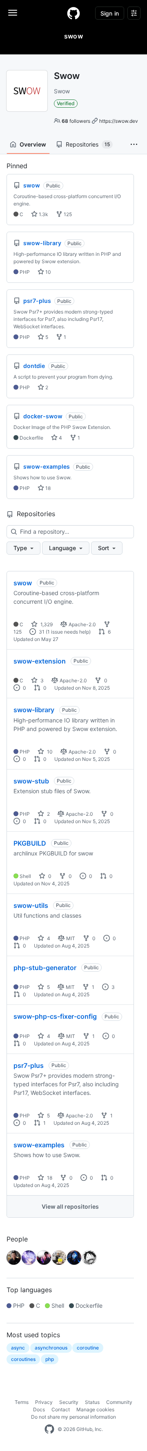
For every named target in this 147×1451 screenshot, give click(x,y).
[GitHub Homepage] (49, 1429)
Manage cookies (95, 1409)
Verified (66, 103)
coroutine (88, 1348)
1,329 (46, 624)
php (49, 1359)
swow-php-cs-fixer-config (55, 1016)
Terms (22, 1402)
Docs (39, 1409)
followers (76, 121)
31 (41, 632)
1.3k (43, 214)
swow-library (33, 710)
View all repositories (70, 1206)
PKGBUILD (29, 843)
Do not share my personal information (73, 1417)
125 (67, 214)
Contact (60, 1409)
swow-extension (39, 661)
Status (92, 1402)
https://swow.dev (118, 121)
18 (47, 488)
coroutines (23, 1359)
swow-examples (39, 1145)
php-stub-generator (44, 968)
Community (119, 1402)
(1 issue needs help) (68, 632)
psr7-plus (28, 1065)
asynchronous (51, 1348)
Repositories (88, 144)
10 (47, 272)
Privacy (44, 1402)
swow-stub (31, 781)
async (18, 1348)
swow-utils (30, 905)
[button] (133, 144)
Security (68, 1402)
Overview (33, 144)
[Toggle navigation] (13, 13)
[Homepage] (73, 13)
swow (22, 583)
